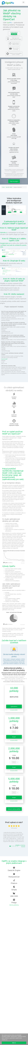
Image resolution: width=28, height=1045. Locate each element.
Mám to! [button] (14, 1042)
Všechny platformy (14, 905)
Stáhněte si (3, 232)
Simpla (14, 890)
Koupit (14, 737)
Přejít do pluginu (14, 181)
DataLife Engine (14, 870)
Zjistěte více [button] (4, 1039)
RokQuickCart (14, 877)
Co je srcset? (4, 359)
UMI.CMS (14, 896)
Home (3, 187)
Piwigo (14, 903)
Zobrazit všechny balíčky (14, 809)
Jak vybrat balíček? (14, 709)
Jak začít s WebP (9, 187)
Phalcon (14, 883)
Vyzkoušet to (14, 706)
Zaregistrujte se (5, 243)
